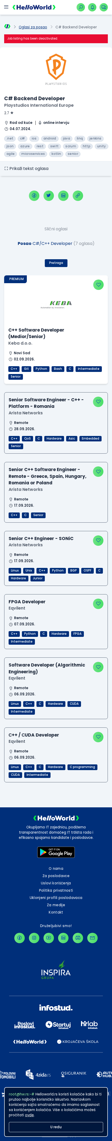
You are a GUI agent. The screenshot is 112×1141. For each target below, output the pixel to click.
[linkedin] (63, 196)
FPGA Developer (27, 602)
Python (41, 369)
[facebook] (34, 196)
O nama (56, 868)
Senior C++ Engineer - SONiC (41, 538)
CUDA (74, 704)
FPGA (77, 634)
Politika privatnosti (56, 890)
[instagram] (34, 938)
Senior (16, 377)
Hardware (54, 438)
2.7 (6, 113)
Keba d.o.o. (20, 343)
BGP (73, 570)
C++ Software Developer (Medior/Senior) (36, 333)
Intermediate (88, 369)
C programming (82, 767)
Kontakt (56, 912)
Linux (15, 570)
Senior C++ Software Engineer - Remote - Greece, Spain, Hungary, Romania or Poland (47, 476)
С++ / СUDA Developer (34, 735)
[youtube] (48, 938)
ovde (29, 1115)
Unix (29, 570)
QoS (27, 438)
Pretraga (56, 263)
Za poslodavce (56, 875)
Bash (58, 369)
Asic (72, 438)
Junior (37, 578)
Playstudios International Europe (39, 105)
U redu (56, 1127)
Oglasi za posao (33, 27)
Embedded (90, 438)
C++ (14, 369)
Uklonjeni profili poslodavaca (56, 897)
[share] (78, 196)
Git (26, 369)
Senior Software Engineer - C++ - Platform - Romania (46, 403)
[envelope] (92, 938)
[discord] (78, 938)
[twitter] (48, 196)
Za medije (56, 905)
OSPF (87, 570)
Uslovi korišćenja (56, 883)
